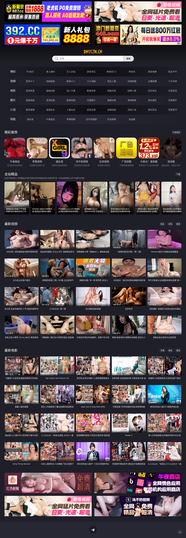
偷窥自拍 (30, 100)
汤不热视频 (91, 119)
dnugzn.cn (93, 51)
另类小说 (132, 109)
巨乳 (170, 224)
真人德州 (50, 71)
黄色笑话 (152, 109)
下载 (178, 174)
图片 (13, 100)
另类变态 (172, 90)
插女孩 (30, 119)
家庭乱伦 (50, 109)
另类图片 (172, 100)
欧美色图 (71, 100)
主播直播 (152, 81)
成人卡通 (71, 90)
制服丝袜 (111, 90)
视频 (13, 81)
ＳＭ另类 (172, 81)
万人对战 (71, 71)
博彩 (13, 71)
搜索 (128, 58)
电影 (13, 90)
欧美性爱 (91, 90)
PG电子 (30, 71)
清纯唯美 (132, 100)
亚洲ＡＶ (30, 81)
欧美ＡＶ (71, 81)
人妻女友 (71, 109)
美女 (162, 224)
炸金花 (132, 71)
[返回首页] (180, 532)
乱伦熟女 (152, 90)
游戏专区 (91, 71)
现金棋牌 (152, 71)
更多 (178, 224)
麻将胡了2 (112, 71)
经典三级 (132, 90)
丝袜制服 (132, 81)
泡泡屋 (132, 119)
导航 (13, 119)
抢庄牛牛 (172, 71)
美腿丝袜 (111, 100)
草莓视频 (71, 119)
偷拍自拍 (50, 90)
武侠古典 (91, 109)
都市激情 (30, 109)
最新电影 (11, 350)
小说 (13, 110)
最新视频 (11, 224)
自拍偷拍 (50, 81)
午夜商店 (50, 119)
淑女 (170, 350)
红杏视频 (111, 119)
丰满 (162, 350)
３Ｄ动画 (91, 81)
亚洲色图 (50, 100)
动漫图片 (91, 100)
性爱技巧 (172, 109)
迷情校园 (111, 109)
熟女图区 (152, 100)
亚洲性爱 (30, 90)
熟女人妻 (111, 81)
